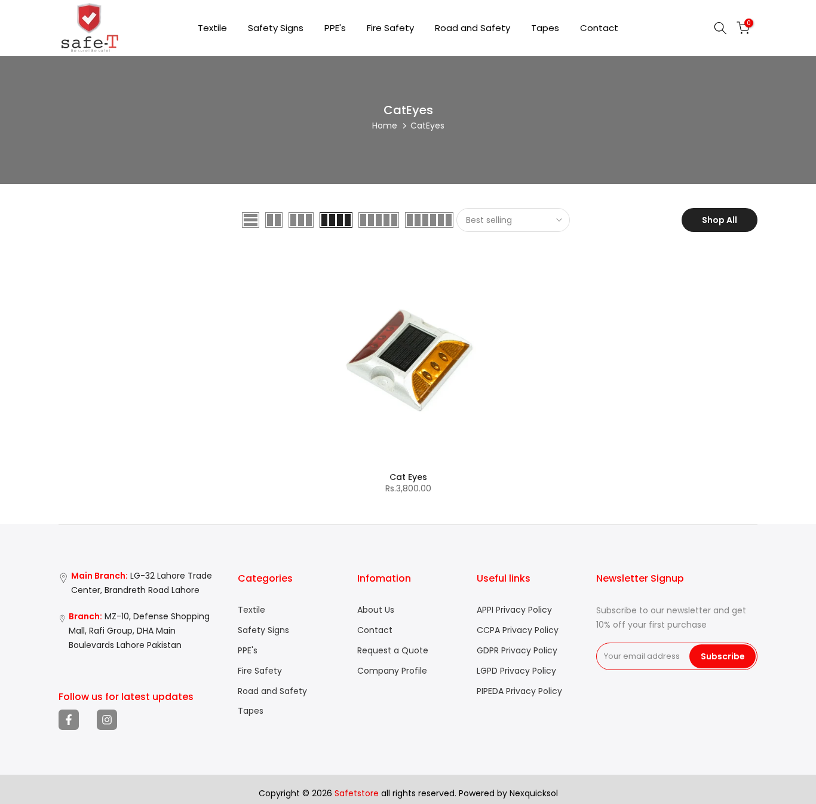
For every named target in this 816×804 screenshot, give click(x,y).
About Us (375, 610)
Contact (599, 28)
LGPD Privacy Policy (516, 671)
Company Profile (392, 671)
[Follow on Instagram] (107, 720)
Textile (212, 28)
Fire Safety (390, 28)
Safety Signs (275, 28)
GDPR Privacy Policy (517, 650)
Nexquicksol (534, 793)
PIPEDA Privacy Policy (519, 691)
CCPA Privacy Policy (518, 630)
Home (384, 126)
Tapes (545, 28)
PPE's (335, 28)
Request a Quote (392, 650)
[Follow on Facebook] (69, 720)
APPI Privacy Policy (514, 610)
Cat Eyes (408, 477)
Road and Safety (472, 28)
